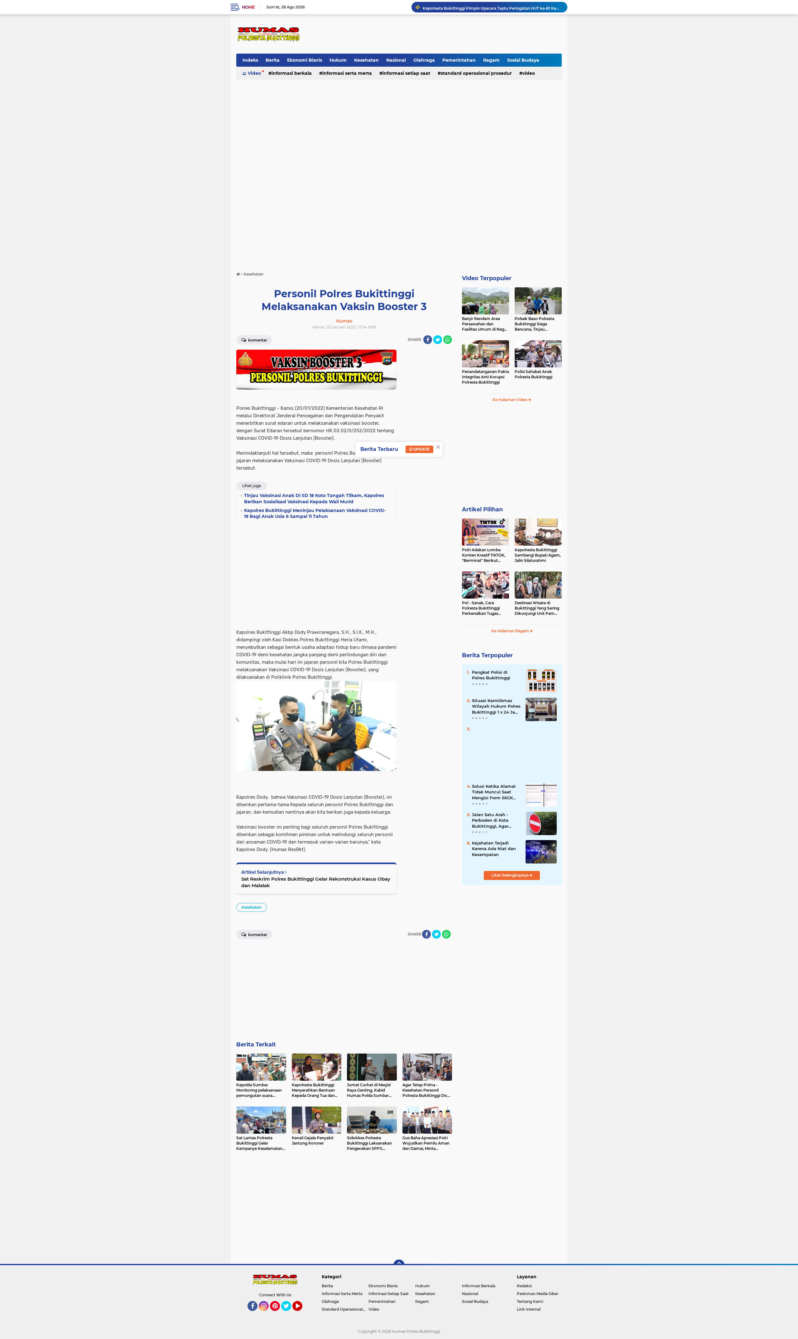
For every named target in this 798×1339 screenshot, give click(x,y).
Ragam (491, 60)
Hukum (338, 60)
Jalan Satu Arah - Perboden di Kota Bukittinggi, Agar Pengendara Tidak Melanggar (491, 820)
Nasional (396, 60)
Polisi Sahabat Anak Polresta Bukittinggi (533, 374)
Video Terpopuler (487, 278)
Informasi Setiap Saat (406, 73)
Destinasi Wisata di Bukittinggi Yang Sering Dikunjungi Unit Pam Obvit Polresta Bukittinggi (537, 608)
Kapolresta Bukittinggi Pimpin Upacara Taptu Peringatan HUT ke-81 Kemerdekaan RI (492, 7)
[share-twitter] (437, 339)
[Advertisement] (448, 34)
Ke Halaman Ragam (510, 631)
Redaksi (524, 1286)
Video (254, 73)
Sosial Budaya (523, 60)
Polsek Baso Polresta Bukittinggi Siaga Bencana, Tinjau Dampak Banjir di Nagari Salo (538, 324)
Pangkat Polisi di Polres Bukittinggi (491, 675)
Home (248, 7)
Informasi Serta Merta (347, 73)
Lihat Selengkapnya (511, 875)
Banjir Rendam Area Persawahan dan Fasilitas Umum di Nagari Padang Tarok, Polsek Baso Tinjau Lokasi (485, 324)
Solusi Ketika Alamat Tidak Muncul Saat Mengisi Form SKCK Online (494, 792)
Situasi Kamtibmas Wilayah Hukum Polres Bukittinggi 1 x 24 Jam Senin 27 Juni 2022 (496, 706)
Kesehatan (366, 60)
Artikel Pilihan (482, 509)
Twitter (289, 1314)
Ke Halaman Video (510, 399)
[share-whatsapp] (447, 339)
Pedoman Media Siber (537, 1293)
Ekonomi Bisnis (304, 60)
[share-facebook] (427, 339)
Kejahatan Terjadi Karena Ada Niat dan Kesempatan (494, 848)
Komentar (257, 340)
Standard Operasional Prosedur (476, 73)
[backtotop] (399, 1265)
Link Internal (529, 1309)
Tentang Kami (530, 1301)
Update (421, 449)
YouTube (301, 1314)
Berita (273, 60)
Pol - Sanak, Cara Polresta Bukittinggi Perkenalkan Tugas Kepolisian (481, 608)
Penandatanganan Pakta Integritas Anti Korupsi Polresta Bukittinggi (485, 377)
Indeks (250, 60)
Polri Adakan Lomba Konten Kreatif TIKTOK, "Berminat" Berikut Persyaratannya (483, 555)
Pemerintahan (459, 60)
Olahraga (424, 60)
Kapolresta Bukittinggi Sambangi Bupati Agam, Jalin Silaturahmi (538, 555)
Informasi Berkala (292, 73)
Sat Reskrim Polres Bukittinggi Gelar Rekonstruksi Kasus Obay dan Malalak (315, 882)
